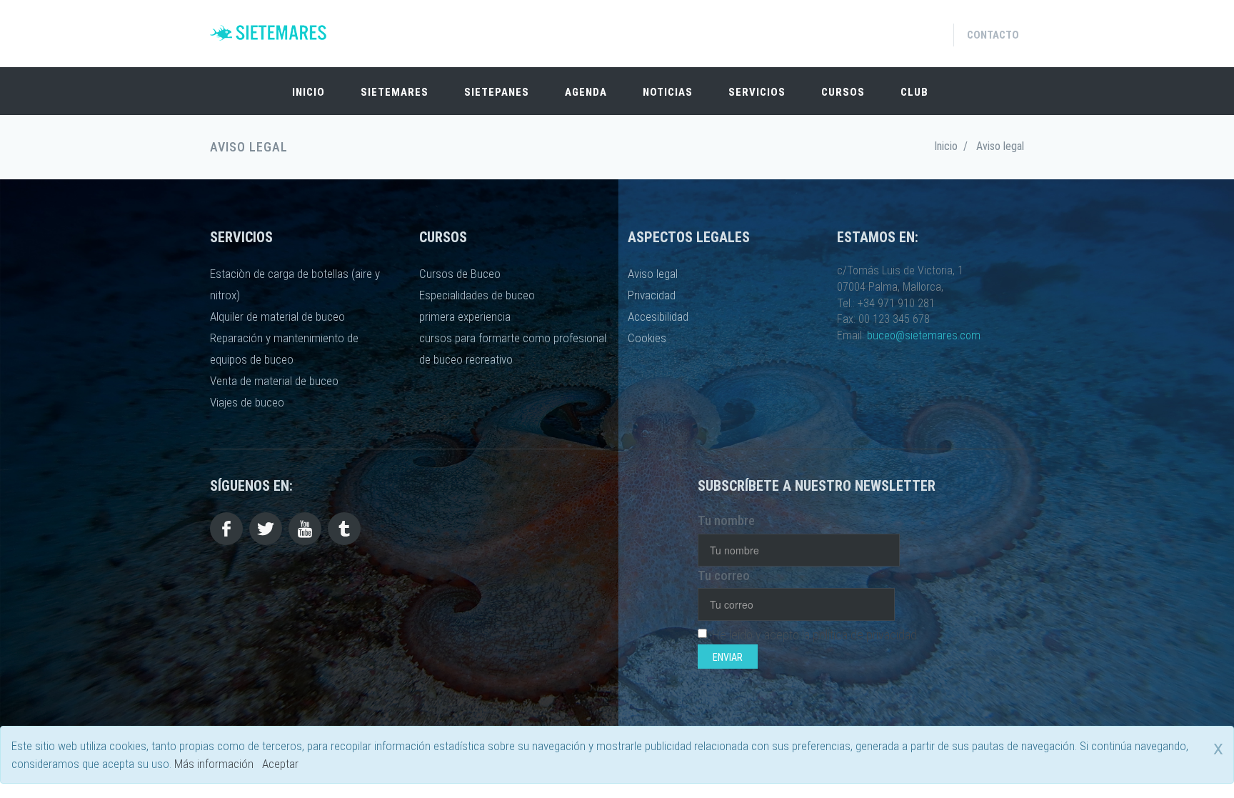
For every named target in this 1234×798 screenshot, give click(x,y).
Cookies (647, 338)
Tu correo (724, 575)
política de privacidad (865, 634)
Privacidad (652, 295)
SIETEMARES (394, 92)
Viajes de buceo (247, 402)
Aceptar (280, 764)
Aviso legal (653, 273)
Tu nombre (726, 520)
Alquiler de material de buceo (277, 316)
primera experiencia (465, 316)
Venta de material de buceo (274, 381)
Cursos (843, 92)
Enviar (728, 657)
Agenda (586, 92)
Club (914, 92)
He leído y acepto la (814, 634)
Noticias (668, 92)
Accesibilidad (658, 316)
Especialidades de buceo (477, 295)
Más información (214, 764)
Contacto (993, 35)
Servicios (757, 92)
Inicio (308, 92)
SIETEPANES (496, 92)
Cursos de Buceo (460, 273)
